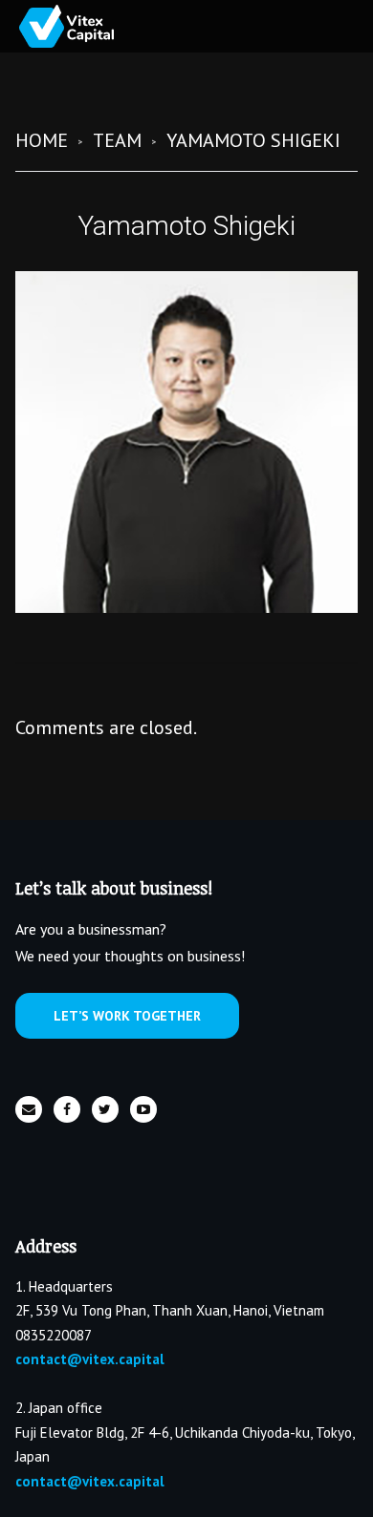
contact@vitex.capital (90, 1359)
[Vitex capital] (86, 26)
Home (41, 140)
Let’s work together (127, 1015)
